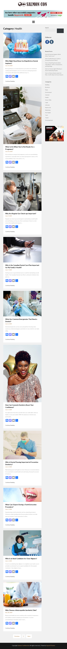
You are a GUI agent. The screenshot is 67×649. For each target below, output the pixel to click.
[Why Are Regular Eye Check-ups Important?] (22, 191)
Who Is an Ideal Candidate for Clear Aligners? (21, 558)
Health (47, 97)
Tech (46, 115)
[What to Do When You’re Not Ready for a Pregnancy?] (22, 115)
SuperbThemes (50, 645)
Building (47, 84)
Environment (48, 92)
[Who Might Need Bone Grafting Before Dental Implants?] (22, 45)
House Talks (48, 100)
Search (47, 27)
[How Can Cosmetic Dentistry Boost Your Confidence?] (22, 373)
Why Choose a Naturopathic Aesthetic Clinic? (21, 610)
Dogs (46, 90)
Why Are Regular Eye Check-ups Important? (20, 213)
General (47, 95)
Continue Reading (10, 81)
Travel (46, 117)
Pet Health (48, 112)
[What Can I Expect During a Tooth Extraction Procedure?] (22, 494)
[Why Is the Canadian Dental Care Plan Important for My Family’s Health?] (22, 249)
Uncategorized (49, 120)
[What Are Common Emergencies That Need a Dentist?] (22, 303)
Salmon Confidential (23, 645)
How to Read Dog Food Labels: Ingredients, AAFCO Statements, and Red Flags (53, 64)
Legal (46, 102)
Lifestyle (47, 105)
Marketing (47, 110)
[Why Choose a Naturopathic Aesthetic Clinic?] (22, 594)
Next (29, 636)
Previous (16, 636)
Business (47, 87)
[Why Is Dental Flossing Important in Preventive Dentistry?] (22, 445)
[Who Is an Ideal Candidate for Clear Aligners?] (22, 543)
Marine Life (48, 107)
